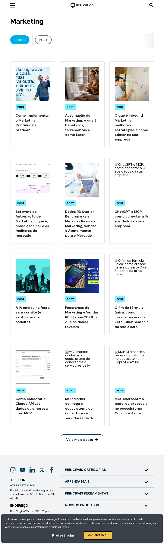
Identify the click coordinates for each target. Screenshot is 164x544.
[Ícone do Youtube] (22, 470)
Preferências (63, 535)
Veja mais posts (79, 439)
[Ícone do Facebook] (51, 470)
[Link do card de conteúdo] (32, 104)
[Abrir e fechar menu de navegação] (12, 5)
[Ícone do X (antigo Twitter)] (41, 470)
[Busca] (151, 5)
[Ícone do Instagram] (13, 470)
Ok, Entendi (98, 535)
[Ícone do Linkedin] (32, 470)
